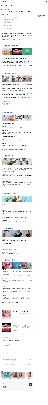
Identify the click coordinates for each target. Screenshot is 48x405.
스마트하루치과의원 (6, 345)
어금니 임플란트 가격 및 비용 (8, 21)
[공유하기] (4, 353)
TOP (46, 400)
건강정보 (6, 5)
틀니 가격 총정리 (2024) (5, 104)
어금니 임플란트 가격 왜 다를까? (9, 19)
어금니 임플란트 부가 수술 (8, 25)
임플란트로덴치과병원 (7, 338)
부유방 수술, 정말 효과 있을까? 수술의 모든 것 (9, 360)
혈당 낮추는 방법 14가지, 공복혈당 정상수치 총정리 (9, 359)
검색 (44, 2)
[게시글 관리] (6, 353)
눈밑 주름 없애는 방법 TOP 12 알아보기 (8, 364)
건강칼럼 (3, 2)
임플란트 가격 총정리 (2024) (6, 103)
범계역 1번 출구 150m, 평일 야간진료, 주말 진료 (11, 346)
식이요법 (11, 5)
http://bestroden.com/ (6, 337)
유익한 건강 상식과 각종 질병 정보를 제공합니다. (9, 384)
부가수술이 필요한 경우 (7, 26)
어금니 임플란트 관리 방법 (8, 28)
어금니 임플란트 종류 (7, 22)
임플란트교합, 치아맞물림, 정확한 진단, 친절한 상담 (11, 340)
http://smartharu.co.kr (6, 344)
